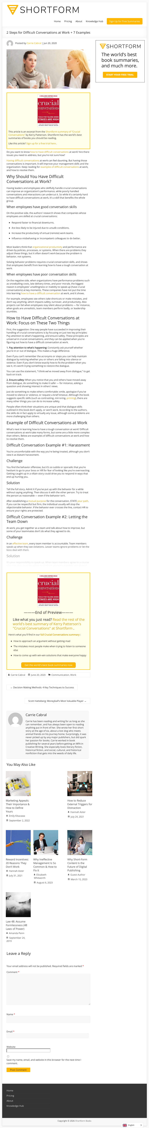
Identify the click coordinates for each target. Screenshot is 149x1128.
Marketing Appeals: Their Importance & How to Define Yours (18, 806)
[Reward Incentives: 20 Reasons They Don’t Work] (18, 831)
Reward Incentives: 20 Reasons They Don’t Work (17, 863)
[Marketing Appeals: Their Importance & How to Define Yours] (18, 772)
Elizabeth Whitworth (40, 876)
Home (57, 21)
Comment (13, 972)
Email (10, 1031)
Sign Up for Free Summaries (124, 21)
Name (11, 1014)
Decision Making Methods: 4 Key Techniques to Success (42, 687)
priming (71, 398)
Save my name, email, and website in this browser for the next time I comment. (44, 1061)
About (79, 21)
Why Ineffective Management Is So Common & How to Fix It (45, 865)
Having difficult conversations (23, 160)
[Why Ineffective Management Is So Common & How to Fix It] (45, 831)
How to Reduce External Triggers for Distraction (79, 804)
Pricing (68, 21)
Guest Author (77, 874)
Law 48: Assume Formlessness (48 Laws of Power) (16, 925)
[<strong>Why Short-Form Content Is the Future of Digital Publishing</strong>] (79, 831)
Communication (60, 674)
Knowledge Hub (94, 21)
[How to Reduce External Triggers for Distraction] (79, 772)
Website (11, 1046)
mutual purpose (37, 501)
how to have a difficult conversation (40, 293)
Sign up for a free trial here (41, 143)
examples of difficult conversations (60, 166)
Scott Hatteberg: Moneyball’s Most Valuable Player (57, 701)
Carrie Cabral (34, 43)
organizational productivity (47, 247)
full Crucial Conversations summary (60, 634)
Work (73, 674)
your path (82, 501)
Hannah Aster (78, 812)
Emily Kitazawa (17, 815)
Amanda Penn (16, 933)
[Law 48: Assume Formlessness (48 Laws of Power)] (18, 893)
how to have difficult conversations (49, 151)
